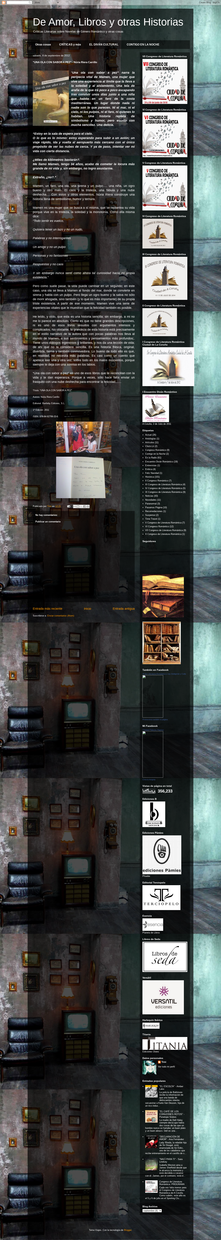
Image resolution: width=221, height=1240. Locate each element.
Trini (163, 1062)
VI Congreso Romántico (157, 526)
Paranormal (151, 503)
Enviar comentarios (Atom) (60, 615)
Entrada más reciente (47, 608)
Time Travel (151, 519)
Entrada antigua (124, 608)
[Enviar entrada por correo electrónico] (68, 506)
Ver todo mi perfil (166, 1066)
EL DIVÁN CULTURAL (103, 44)
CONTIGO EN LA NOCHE (143, 44)
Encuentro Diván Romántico (159, 461)
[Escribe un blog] (78, 506)
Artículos (149, 442)
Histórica (149, 477)
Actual (148, 435)
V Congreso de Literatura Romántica (163, 522)
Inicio (87, 608)
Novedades (150, 500)
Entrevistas (151, 465)
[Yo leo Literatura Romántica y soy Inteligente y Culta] (152, 717)
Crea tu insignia (148, 779)
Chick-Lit (149, 446)
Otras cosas (43, 44)
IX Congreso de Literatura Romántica (163, 492)
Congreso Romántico (155, 450)
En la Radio (151, 457)
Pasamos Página (153, 507)
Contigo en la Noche (155, 454)
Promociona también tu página (155, 719)
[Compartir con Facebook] (84, 506)
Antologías (150, 438)
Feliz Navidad (152, 473)
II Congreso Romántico (156, 480)
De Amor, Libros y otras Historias (108, 22)
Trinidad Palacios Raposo (153, 730)
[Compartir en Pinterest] (88, 506)
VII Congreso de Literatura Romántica (164, 530)
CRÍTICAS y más (70, 44)
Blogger (127, 1230)
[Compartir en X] (81, 506)
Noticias (149, 496)
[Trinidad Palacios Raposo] (152, 777)
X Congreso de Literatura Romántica (163, 534)
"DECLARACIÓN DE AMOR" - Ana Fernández (171, 1138)
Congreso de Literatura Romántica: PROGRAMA (172, 1183)
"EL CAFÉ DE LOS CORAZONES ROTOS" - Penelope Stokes (171, 1114)
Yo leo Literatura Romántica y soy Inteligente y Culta (164, 674)
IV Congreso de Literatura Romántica (163, 488)
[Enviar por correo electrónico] (74, 506)
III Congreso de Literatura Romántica (163, 484)
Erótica (148, 469)
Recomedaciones (153, 511)
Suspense (150, 515)
